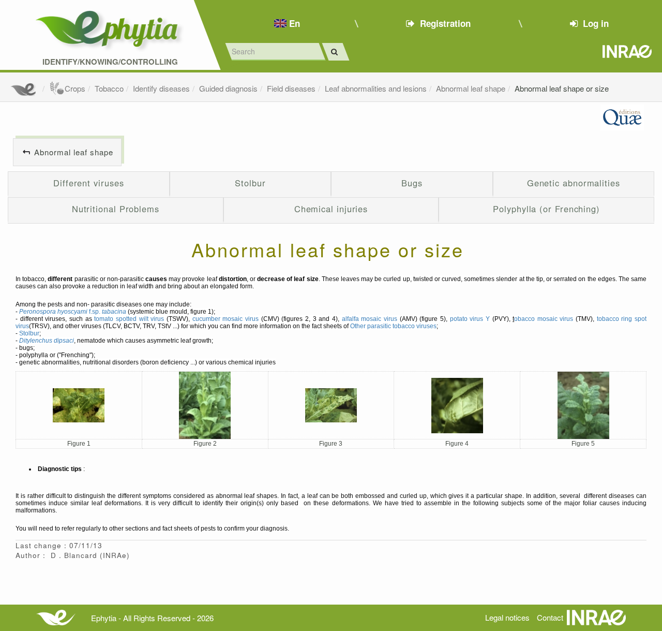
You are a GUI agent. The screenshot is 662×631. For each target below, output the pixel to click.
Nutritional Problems (115, 208)
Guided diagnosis (228, 88)
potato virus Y (470, 318)
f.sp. (60, 311)
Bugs (412, 183)
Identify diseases (161, 88)
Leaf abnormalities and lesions (376, 88)
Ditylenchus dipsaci (46, 340)
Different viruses (88, 183)
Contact (550, 617)
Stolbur (250, 183)
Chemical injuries (331, 208)
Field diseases (291, 88)
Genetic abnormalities (573, 183)
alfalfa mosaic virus (369, 318)
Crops (75, 88)
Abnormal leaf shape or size (562, 88)
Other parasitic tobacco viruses (393, 326)
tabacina (114, 311)
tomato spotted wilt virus (129, 318)
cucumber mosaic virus (225, 318)
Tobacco (109, 88)
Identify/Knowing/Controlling (110, 61)
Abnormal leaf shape (470, 88)
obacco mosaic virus (543, 318)
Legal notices (507, 617)
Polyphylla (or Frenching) (546, 208)
